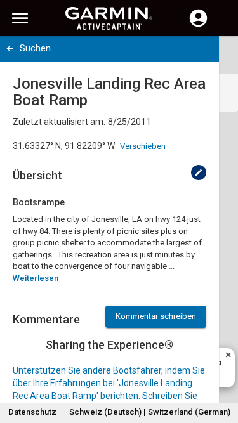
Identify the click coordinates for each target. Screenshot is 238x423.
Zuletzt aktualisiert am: (59, 122)
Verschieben (143, 146)
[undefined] (198, 172)
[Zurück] (10, 49)
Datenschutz (32, 412)
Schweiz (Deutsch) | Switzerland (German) (149, 412)
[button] (222, 365)
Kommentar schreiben (156, 316)
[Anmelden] (198, 25)
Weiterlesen (35, 278)
